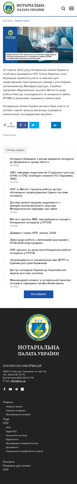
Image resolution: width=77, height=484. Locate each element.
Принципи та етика (16, 435)
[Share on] (45, 125)
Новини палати (14, 406)
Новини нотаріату (15, 410)
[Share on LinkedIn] (56, 125)
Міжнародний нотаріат (18, 414)
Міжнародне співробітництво (22, 443)
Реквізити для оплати (17, 465)
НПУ (6, 423)
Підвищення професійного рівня (24, 451)
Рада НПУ (11, 431)
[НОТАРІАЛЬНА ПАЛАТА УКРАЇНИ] (38, 327)
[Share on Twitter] (34, 125)
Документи (12, 447)
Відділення (12, 439)
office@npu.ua (18, 381)
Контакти (8, 461)
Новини (8, 402)
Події (6, 419)
